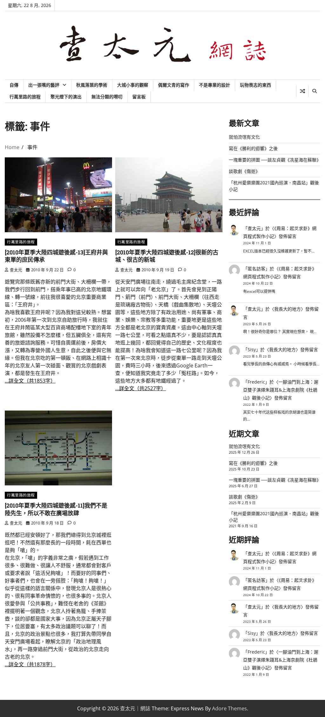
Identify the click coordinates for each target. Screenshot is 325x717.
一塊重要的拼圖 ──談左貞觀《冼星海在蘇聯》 (275, 160)
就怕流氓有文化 (244, 137)
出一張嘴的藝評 (43, 85)
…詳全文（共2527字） (140, 388)
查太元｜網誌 (135, 708)
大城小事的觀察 (132, 85)
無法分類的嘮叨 (107, 97)
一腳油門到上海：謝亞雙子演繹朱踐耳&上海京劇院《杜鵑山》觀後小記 (280, 390)
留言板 (139, 97)
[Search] (314, 91)
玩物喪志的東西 (255, 85)
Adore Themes (229, 708)
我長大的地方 (287, 309)
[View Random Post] (302, 91)
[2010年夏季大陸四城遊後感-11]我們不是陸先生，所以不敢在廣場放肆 (56, 509)
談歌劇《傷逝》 (244, 171)
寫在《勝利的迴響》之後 (253, 148)
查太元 (16, 270)
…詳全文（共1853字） (30, 380)
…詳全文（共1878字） (30, 664)
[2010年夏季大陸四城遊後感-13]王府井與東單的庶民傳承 (56, 255)
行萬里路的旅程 (25, 97)
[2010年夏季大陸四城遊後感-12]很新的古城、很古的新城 (166, 255)
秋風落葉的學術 (91, 85)
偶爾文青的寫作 (173, 85)
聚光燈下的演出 (66, 97)
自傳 (14, 85)
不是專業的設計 (214, 85)
